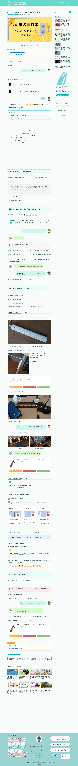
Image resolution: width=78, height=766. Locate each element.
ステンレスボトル (16, 742)
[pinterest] (39, 757)
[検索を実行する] (70, 12)
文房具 (24, 747)
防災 (20, 14)
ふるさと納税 (17, 738)
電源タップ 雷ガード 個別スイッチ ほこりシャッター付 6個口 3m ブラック (31, 459)
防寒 (21, 754)
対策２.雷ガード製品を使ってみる (20, 137)
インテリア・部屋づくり (12, 740)
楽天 (16, 750)
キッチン (23, 740)
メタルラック (23, 743)
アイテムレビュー (23, 738)
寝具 (18, 747)
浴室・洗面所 (20, 750)
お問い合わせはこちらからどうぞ (49, 762)
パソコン (13, 743)
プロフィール (29, 762)
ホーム (24, 762)
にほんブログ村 (55, 756)
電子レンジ (10, 756)
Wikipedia (16, 191)
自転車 (25, 752)
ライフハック (10, 745)
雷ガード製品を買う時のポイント (21, 140)
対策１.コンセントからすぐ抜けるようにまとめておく (24, 135)
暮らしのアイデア (24, 14)
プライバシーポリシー (39, 762)
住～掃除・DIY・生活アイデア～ (13, 14)
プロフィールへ (39, 754)
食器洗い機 (24, 756)
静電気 (14, 756)
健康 (9, 747)
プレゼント (18, 743)
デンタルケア (22, 742)
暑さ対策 (18, 749)
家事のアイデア (13, 747)
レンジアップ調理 (23, 745)
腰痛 (22, 752)
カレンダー (19, 740)
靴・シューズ (19, 756)
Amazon (9, 738)
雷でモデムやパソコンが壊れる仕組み (21, 133)
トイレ (9, 743)
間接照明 (17, 754)
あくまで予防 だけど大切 (18, 142)
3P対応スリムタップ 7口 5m (22, 377)
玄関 (17, 752)
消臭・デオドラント (11, 752)
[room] (38, 757)
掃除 (20, 747)
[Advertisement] (29, 156)
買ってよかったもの (11, 754)
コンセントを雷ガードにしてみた (21, 139)
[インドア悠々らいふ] (16, 3)
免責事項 (33, 762)
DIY (12, 738)
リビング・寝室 (16, 745)
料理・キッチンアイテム (12, 749)
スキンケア (10, 742)
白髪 (19, 752)
